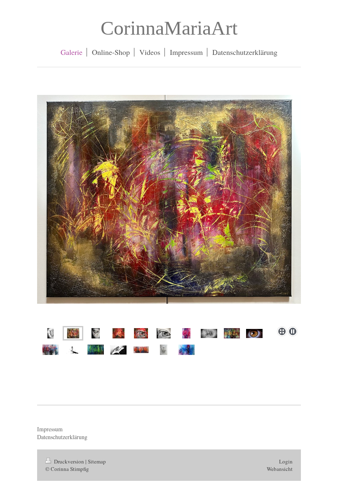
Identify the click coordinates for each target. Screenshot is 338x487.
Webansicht (280, 469)
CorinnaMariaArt (169, 28)
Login (286, 461)
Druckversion (69, 461)
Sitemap (97, 461)
